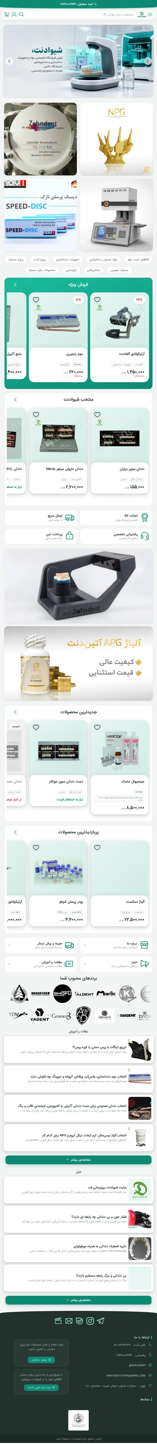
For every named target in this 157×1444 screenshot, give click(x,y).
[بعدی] (15, 284)
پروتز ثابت (40, 259)
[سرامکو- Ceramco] (83, 1015)
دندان (123, 479)
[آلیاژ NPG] (78, 663)
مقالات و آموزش (78, 1031)
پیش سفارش (39, 1360)
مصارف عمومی (119, 270)
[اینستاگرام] (90, 1321)
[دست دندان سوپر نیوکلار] (58, 751)
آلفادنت (139, 364)
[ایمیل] (69, 1321)
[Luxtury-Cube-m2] (116, 215)
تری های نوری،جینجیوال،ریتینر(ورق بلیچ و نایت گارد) (120, 799)
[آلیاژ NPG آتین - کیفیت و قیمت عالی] (116, 139)
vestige (139, 792)
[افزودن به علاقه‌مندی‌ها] (97, 299)
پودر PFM (62, 912)
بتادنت (17, 479)
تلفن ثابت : (129, 1345)
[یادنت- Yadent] (61, 1015)
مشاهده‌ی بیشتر (81, 1160)
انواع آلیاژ (125, 912)
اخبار (78, 1172)
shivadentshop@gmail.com (126, 1375)
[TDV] (39, 1015)
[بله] (79, 1321)
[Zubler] (18, 1015)
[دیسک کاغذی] (40, 215)
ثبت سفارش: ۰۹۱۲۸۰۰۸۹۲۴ (76, 4)
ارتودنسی (71, 270)
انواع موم (65, 364)
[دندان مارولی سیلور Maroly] (58, 438)
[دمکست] (129, 993)
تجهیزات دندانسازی (67, 259)
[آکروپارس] (86, 993)
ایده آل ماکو (136, 479)
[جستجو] (21, 14)
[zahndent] (126, 1015)
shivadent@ (137, 1365)
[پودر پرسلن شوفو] (58, 871)
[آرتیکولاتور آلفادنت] (120, 323)
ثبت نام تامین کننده (40, 1387)
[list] (78, 61)
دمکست (138, 912)
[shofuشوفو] (42, 993)
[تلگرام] (100, 1321)
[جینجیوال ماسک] (120, 751)
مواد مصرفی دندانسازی (104, 259)
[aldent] (64, 993)
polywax (77, 364)
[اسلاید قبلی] (148, 61)
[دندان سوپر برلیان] (120, 438)
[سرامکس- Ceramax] (21, 993)
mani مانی (15, 912)
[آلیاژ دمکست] (120, 871)
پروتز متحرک (15, 259)
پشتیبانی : (131, 1355)
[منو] (150, 14)
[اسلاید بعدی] (9, 61)
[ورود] (14, 14)
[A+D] (104, 1015)
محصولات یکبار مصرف (42, 270)
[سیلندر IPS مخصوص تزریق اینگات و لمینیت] (40, 139)
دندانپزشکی (93, 270)
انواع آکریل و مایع (11, 364)
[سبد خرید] (6, 14)
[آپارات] (58, 1321)
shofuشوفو (76, 912)
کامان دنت (76, 479)
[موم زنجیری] (58, 323)
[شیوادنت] (141, 14)
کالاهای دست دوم (138, 259)
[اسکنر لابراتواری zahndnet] (78, 586)
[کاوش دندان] (107, 993)
